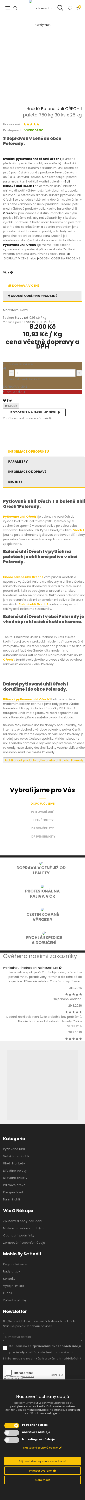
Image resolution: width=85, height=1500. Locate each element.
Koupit (12, 406)
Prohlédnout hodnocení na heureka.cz (31, 968)
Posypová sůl (13, 1192)
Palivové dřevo (14, 1185)
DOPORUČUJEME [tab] (42, 804)
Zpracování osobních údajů (24, 1243)
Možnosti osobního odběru (23, 1228)
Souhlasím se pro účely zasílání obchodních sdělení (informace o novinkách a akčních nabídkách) (42, 1352)
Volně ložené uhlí (16, 1156)
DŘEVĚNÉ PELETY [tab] (42, 828)
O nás (7, 1293)
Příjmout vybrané (40, 1470)
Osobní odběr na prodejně (33, 296)
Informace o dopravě (27, 471)
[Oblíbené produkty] (70, 9)
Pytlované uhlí (14, 1149)
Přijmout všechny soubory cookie (40, 1461)
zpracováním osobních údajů (56, 1346)
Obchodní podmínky (19, 1235)
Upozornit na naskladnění (32, 412)
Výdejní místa (13, 1286)
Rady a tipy (11, 1271)
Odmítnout (42, 1480)
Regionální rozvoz (16, 1264)
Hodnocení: (11, 124)
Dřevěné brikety (15, 1178)
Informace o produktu (28, 451)
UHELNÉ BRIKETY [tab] (42, 820)
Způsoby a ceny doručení (22, 1221)
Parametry (18, 461)
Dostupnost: (12, 130)
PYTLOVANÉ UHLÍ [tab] (42, 812)
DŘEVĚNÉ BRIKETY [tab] (43, 836)
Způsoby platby (15, 1300)
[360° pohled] (42, 1085)
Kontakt (9, 1279)
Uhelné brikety (14, 1163)
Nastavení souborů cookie (40, 1447)
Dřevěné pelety (15, 1171)
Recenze (15, 482)
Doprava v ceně (25, 286)
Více (6, 272)
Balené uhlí (11, 1199)
